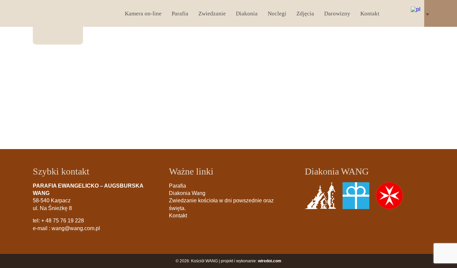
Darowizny (337, 13)
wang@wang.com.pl (76, 228)
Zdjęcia (305, 13)
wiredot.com (269, 261)
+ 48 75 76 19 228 (62, 220)
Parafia (180, 13)
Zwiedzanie (212, 13)
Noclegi (277, 13)
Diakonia (247, 13)
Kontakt (369, 13)
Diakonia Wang (187, 193)
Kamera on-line (143, 13)
